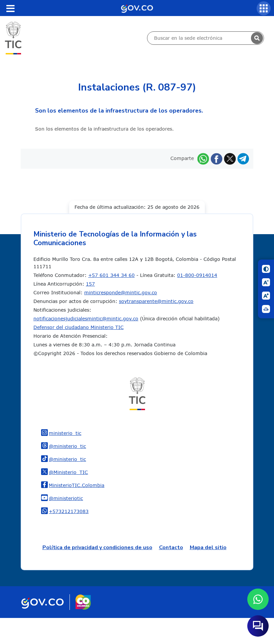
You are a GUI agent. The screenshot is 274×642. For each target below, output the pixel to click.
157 (90, 284)
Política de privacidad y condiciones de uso (97, 547)
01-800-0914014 (197, 275)
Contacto (171, 547)
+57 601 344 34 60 (111, 275)
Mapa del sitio (208, 547)
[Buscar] (257, 38)
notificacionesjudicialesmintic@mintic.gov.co (85, 318)
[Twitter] (230, 158)
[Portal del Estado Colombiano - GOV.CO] (137, 8)
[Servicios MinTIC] (264, 8)
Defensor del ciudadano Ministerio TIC (78, 327)
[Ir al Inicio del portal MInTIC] (13, 37)
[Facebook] (216, 158)
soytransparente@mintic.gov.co (156, 301)
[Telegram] (243, 158)
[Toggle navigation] (10, 8)
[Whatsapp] (203, 158)
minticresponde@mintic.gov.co (120, 292)
